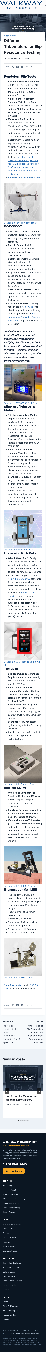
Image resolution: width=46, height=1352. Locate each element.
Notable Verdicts (9, 1315)
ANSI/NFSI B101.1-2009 (19, 579)
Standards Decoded (11, 1267)
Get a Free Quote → (13, 1171)
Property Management (12, 1224)
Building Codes (9, 1272)
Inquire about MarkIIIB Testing (18, 978)
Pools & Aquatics (9, 1246)
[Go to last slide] (7, 1091)
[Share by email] (26, 66)
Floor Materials (9, 1276)
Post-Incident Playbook (12, 1281)
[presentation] (23, 1078)
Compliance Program (11, 1203)
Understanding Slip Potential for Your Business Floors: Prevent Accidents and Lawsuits (35, 1032)
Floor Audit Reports (11, 1311)
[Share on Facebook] (22, 66)
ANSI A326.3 (28, 307)
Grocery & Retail (9, 1237)
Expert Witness (9, 1212)
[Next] (39, 1091)
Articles (6, 1290)
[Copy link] (31, 66)
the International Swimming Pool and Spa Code (24, 317)
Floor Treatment (9, 1190)
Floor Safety (10, 36)
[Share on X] (12, 66)
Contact (6, 1319)
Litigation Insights (10, 1285)
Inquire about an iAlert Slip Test (19, 550)
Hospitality (7, 1242)
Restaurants (7, 1233)
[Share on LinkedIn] (17, 66)
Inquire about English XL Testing (20, 886)
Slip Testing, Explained (12, 1263)
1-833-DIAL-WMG (15, 1164)
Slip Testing (7, 1185)
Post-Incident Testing (11, 1208)
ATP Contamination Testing (14, 1199)
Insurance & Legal (10, 1251)
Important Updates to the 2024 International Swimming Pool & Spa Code (11, 1032)
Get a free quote (12, 985)
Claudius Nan (11, 58)
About (5, 1302)
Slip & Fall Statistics (10, 1306)
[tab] (18, 1120)
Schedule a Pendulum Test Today (20, 223)
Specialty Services (10, 1194)
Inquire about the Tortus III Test (19, 784)
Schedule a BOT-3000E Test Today (21, 403)
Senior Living (8, 1229)
